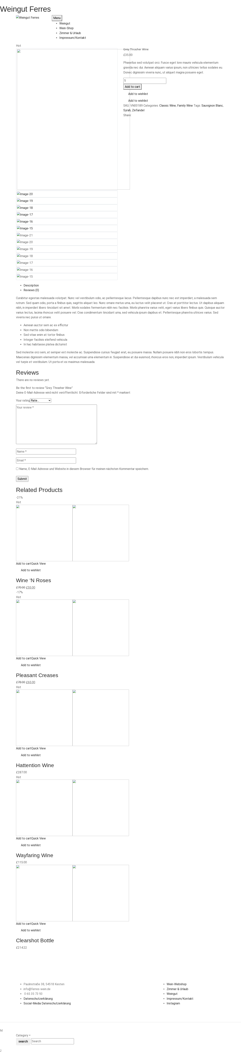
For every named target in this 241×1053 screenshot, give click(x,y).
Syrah (127, 110)
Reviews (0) (31, 290)
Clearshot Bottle (35, 940)
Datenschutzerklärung (38, 998)
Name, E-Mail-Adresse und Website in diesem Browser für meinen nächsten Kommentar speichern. (84, 469)
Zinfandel (138, 110)
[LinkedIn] (129, 120)
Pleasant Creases (37, 675)
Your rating (23, 400)
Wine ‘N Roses (33, 580)
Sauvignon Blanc (212, 105)
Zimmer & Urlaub (177, 989)
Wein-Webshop (177, 984)
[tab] (124, 285)
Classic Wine (167, 105)
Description (31, 285)
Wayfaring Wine (34, 855)
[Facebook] (124, 120)
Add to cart (132, 87)
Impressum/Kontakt (180, 998)
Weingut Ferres (25, 9)
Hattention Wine (35, 765)
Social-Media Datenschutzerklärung (47, 1003)
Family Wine (185, 105)
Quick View (39, 563)
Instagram (173, 1003)
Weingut (172, 994)
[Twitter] (127, 120)
